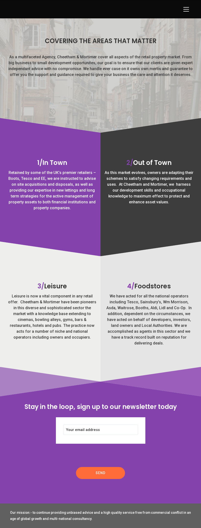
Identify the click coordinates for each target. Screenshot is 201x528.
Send (100, 473)
